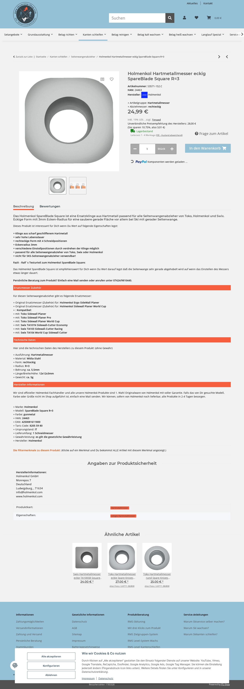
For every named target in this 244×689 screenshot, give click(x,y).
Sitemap (77, 634)
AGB (74, 628)
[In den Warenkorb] (16, 69)
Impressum (88, 678)
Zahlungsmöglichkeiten (30, 621)
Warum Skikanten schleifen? (200, 634)
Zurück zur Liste (24, 56)
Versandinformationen (29, 628)
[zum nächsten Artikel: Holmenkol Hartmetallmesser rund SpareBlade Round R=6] (219, 56)
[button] (184, 18)
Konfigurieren (51, 665)
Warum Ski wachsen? (196, 628)
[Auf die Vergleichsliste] (102, 79)
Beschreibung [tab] (23, 206)
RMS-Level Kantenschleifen (144, 647)
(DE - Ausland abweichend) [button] (169, 135)
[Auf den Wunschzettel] (112, 79)
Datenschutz (105, 678)
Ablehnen (51, 674)
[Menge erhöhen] (172, 149)
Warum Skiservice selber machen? (204, 621)
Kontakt (208, 3)
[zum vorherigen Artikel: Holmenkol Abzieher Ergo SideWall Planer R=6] (227, 56)
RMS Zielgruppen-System (143, 634)
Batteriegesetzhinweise (86, 647)
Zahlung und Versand (29, 634)
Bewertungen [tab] (50, 206)
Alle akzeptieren (51, 656)
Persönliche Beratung (29, 640)
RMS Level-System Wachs (143, 640)
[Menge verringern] (135, 149)
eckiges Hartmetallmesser (123, 516)
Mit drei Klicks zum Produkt (144, 628)
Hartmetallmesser (119, 508)
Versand (156, 119)
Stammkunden (25, 647)
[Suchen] (169, 18)
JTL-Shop (225, 684)
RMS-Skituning (136, 621)
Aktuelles (192, 3)
